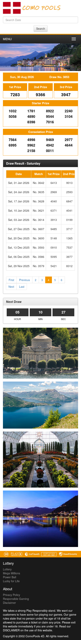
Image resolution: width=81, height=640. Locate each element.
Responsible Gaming (16, 599)
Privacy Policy (11, 595)
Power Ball (9, 577)
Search (40, 28)
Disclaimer (9, 603)
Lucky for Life (11, 581)
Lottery (7, 569)
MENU (7, 39)
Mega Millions (11, 573)
